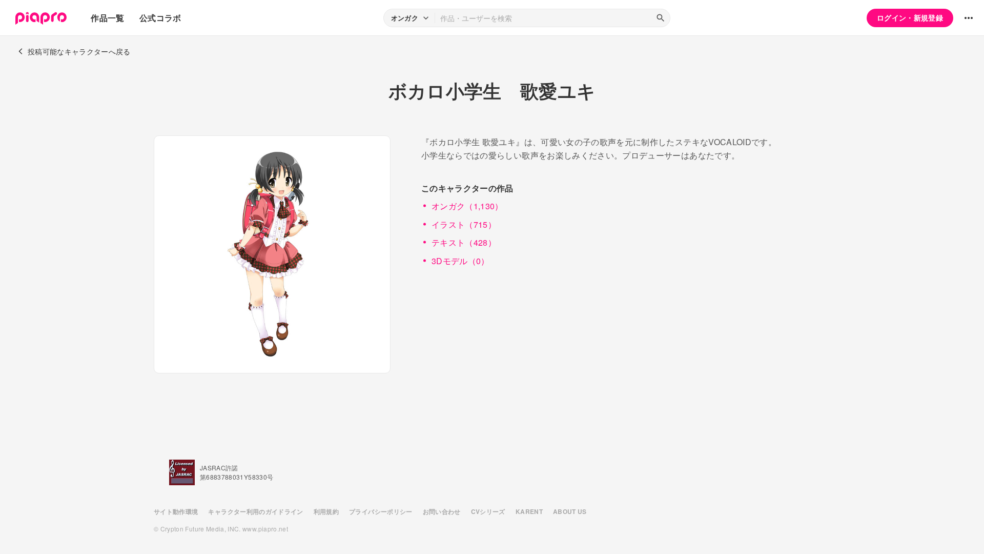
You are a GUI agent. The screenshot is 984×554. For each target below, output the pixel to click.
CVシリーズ (488, 511)
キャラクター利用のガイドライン (255, 511)
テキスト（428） (464, 242)
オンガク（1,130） (467, 206)
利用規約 (326, 511)
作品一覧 (107, 18)
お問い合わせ (442, 511)
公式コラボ (160, 18)
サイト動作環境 (176, 511)
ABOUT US (570, 511)
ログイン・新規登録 (910, 17)
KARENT (529, 511)
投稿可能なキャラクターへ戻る (79, 51)
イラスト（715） (464, 224)
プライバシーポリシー (381, 511)
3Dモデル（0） (460, 261)
